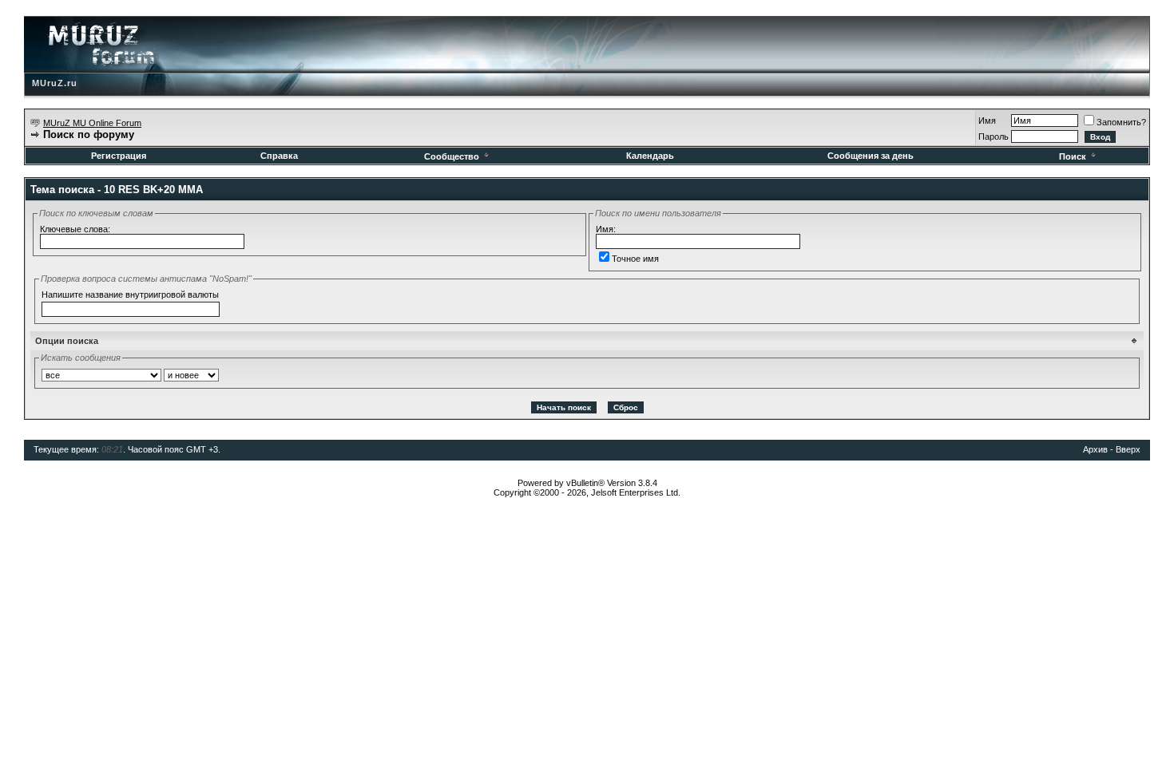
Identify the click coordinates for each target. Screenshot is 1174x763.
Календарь (650, 155)
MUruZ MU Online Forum (92, 123)
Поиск (1072, 156)
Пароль (993, 136)
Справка (279, 155)
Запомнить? (1121, 122)
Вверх (1128, 449)
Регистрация (118, 155)
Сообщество (451, 156)
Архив (1095, 449)
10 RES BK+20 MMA (153, 190)
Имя (987, 120)
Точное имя (635, 258)
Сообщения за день (870, 155)
